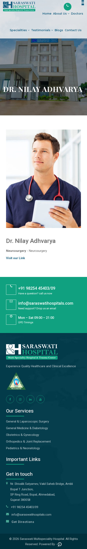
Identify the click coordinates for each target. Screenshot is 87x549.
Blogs (59, 30)
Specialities (19, 30)
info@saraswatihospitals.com (45, 303)
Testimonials (41, 30)
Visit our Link (15, 258)
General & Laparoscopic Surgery (27, 421)
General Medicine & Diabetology (27, 428)
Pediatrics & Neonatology (23, 448)
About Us (60, 13)
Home (46, 13)
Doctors (77, 13)
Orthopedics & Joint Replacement (28, 441)
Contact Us (73, 30)
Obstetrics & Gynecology (22, 435)
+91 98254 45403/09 (36, 288)
